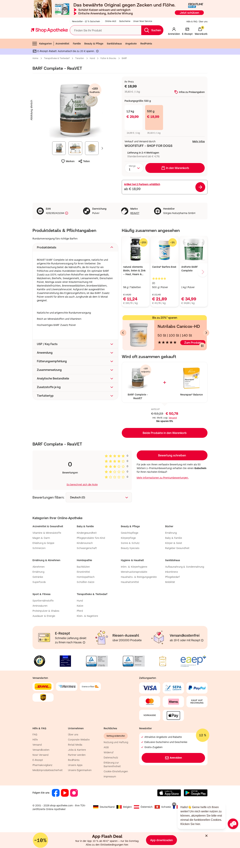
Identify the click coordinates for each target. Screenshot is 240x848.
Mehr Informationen (120, 460)
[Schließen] (171, 372)
